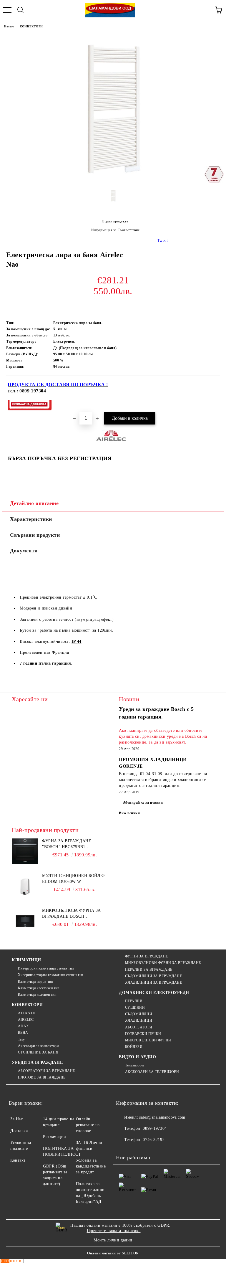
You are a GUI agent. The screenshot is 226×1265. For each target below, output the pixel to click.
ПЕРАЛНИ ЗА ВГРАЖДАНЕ (148, 969)
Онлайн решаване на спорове (88, 1125)
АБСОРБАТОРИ (138, 1027)
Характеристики (31, 519)
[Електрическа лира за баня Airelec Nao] (113, 181)
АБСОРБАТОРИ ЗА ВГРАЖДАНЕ (46, 1071)
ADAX (23, 1026)
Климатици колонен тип (37, 994)
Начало (9, 26)
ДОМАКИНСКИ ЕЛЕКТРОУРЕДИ (154, 992)
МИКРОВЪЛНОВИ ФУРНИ (148, 1040)
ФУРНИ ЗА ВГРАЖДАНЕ (146, 956)
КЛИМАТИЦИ (26, 960)
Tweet (162, 240)
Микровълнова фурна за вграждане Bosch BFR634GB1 (71, 913)
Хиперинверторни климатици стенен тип (50, 975)
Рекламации (54, 1136)
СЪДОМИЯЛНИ (138, 1014)
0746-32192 (153, 1139)
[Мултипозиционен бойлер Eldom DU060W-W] (25, 886)
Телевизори (134, 1065)
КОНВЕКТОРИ (31, 26)
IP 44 (77, 641)
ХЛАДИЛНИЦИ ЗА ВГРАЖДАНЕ (153, 982)
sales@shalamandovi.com (162, 1117)
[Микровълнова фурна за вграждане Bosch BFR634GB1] (25, 921)
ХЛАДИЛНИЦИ (138, 1020)
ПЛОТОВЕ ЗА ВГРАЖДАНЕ (42, 1077)
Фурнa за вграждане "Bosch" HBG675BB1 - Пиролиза (66, 844)
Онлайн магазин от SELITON (113, 1253)
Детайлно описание (34, 503)
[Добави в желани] (211, 385)
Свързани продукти (35, 535)
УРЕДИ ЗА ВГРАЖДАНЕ (37, 1062)
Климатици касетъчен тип (38, 988)
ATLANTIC (27, 1013)
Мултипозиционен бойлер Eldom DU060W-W (74, 878)
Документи (24, 551)
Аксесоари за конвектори (38, 1046)
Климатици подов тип (35, 982)
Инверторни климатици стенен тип (46, 968)
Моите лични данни (113, 1240)
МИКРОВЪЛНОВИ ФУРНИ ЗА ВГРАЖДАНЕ (163, 963)
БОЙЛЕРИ (133, 1047)
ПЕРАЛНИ (133, 1001)
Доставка (19, 1131)
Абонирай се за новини (143, 802)
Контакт (18, 1160)
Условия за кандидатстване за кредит (91, 1166)
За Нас (16, 1119)
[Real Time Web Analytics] (12, 1262)
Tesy (21, 1039)
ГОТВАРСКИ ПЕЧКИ (143, 1034)
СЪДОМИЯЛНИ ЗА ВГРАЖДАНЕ (153, 976)
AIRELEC (26, 1020)
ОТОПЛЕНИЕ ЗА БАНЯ (38, 1052)
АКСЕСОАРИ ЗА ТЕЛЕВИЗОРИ (152, 1072)
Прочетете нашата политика (114, 1230)
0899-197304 (155, 1128)
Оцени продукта (115, 221)
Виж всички (129, 813)
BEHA (23, 1033)
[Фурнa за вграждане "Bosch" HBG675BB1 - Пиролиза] (25, 851)
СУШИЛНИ (135, 1007)
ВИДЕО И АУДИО (137, 1057)
